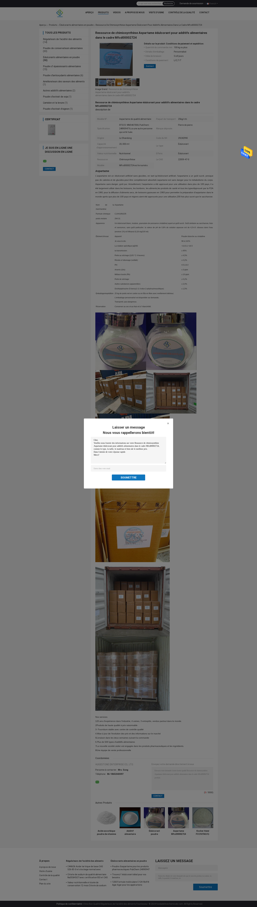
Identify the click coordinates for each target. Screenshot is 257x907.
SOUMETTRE (129, 477)
